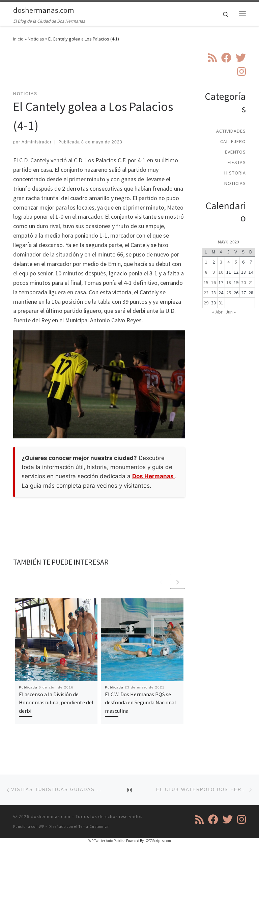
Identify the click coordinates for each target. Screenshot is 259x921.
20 (243, 282)
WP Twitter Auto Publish (106, 840)
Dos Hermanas (153, 476)
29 (206, 303)
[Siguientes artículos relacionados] (177, 581)
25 (228, 293)
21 (251, 282)
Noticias (36, 39)
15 (206, 282)
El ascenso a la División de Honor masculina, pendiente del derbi (56, 702)
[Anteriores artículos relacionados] (161, 581)
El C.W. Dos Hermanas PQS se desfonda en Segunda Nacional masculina (140, 702)
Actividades (231, 131)
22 (206, 293)
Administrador (37, 142)
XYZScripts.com (158, 840)
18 (228, 282)
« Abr (217, 312)
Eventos (235, 152)
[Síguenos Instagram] (241, 71)
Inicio (18, 39)
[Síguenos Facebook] (226, 58)
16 (213, 282)
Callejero (233, 141)
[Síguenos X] (241, 58)
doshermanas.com (50, 816)
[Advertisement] (136, 70)
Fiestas (237, 162)
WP (42, 826)
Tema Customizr (94, 826)
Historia (235, 173)
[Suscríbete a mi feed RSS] (212, 58)
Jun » (231, 312)
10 (221, 272)
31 (221, 303)
